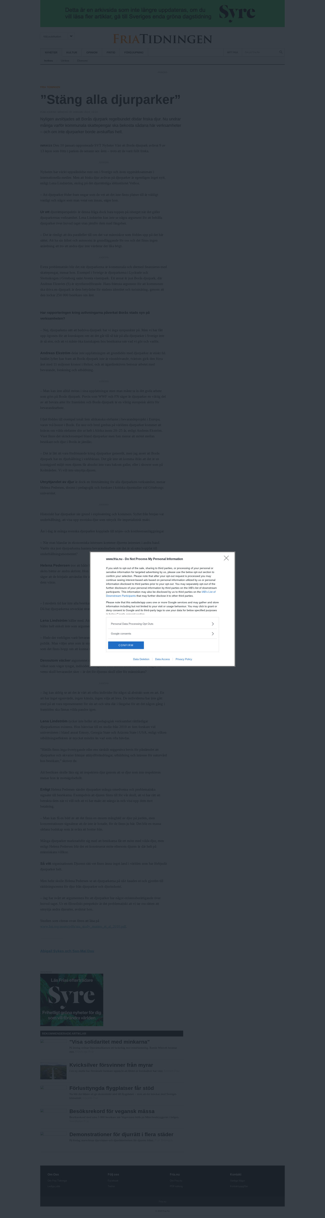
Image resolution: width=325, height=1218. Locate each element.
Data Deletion (141, 659)
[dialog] (162, 609)
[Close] (227, 559)
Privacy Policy (184, 659)
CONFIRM (126, 645)
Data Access (162, 659)
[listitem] (162, 624)
